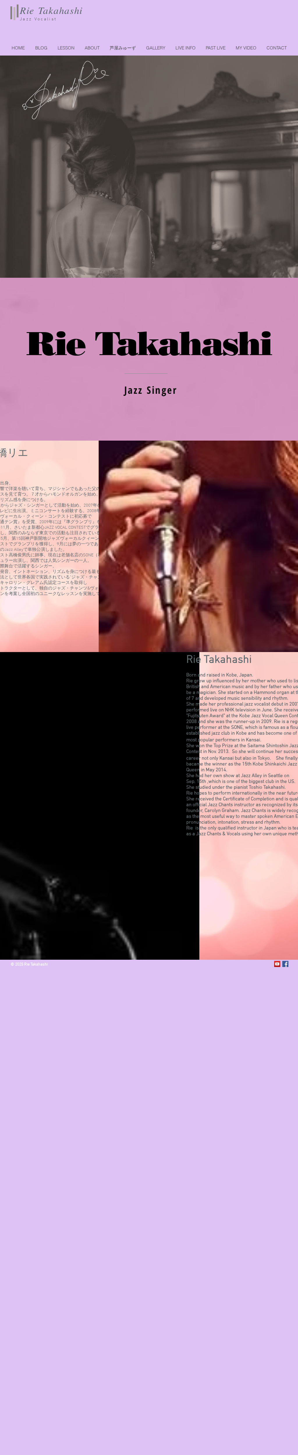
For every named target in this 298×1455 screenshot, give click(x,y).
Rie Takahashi (51, 10)
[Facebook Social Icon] (285, 964)
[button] (215, 48)
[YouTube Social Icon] (277, 964)
